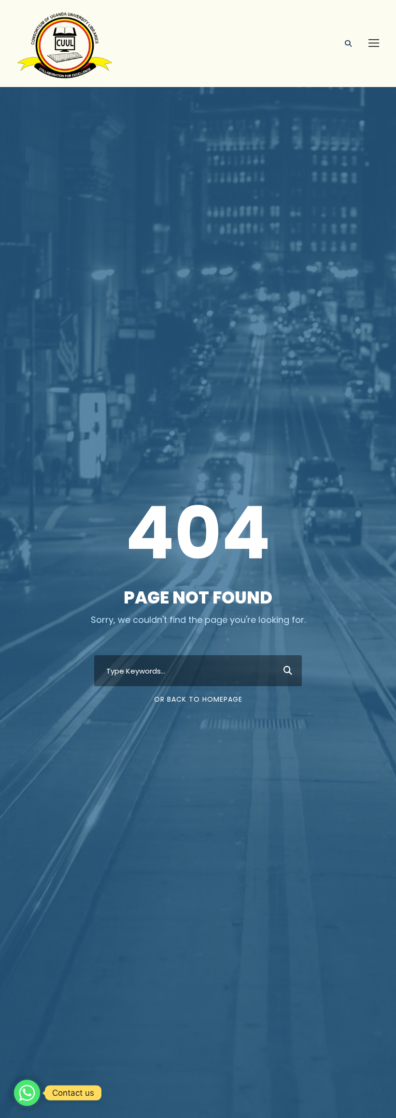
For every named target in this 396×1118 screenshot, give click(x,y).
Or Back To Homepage (198, 699)
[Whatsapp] (27, 1093)
